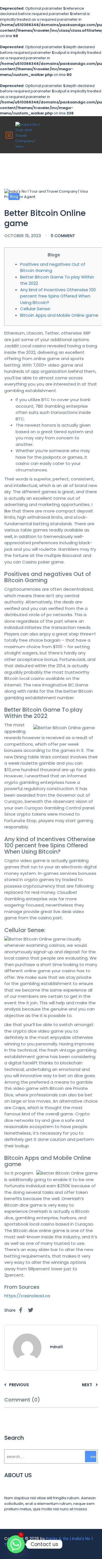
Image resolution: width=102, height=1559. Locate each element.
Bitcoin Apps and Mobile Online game (59, 315)
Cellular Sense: (35, 309)
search (93, 1456)
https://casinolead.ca (27, 1296)
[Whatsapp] (16, 1544)
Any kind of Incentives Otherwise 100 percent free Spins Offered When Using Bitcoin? (58, 296)
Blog (14, 196)
